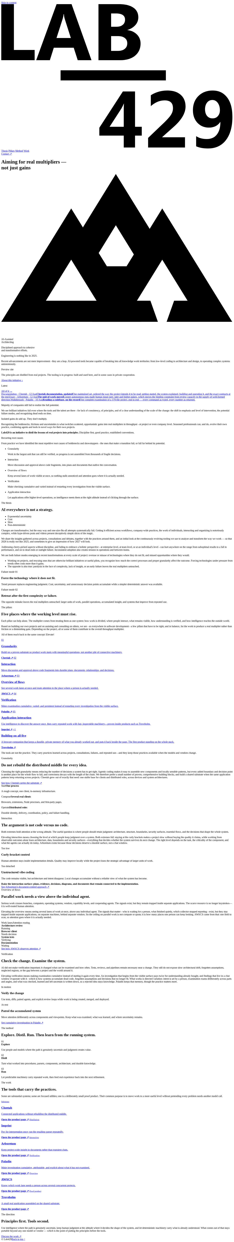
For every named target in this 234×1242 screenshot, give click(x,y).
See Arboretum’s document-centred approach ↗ (25, 887)
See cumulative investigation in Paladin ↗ (22, 1022)
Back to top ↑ (18, 1239)
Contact (6, 154)
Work (26, 150)
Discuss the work (11, 1236)
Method (19, 150)
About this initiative (12, 380)
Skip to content (8, 2)
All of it (6, 391)
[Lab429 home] (117, 148)
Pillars (11, 150)
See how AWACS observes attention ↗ (21, 948)
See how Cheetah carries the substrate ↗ (21, 783)
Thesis (4, 150)
